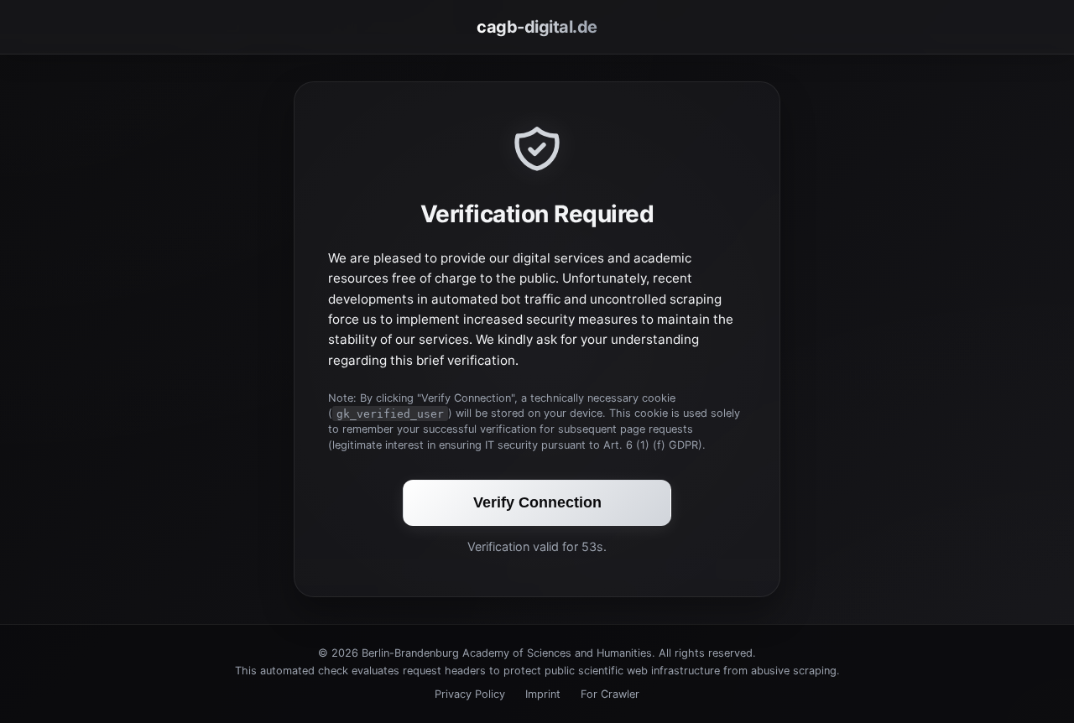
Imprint (542, 694)
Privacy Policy (470, 694)
